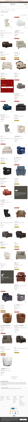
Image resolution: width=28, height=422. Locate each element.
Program (21, 402)
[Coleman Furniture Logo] (12, 4)
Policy (20, 401)
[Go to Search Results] (26, 7)
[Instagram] (12, 411)
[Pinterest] (17, 411)
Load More (14, 378)
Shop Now (7, 87)
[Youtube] (15, 411)
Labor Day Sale (16, 34)
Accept (23, 419)
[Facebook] (10, 411)
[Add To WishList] (13, 18)
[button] (24, 4)
